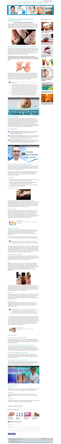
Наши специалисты (27, 2)
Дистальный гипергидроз (18, 418)
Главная (20, 2)
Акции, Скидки (39, 2)
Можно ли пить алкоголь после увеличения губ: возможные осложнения (47, 79)
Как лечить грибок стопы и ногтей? (10, 418)
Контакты (46, 2)
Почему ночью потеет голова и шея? (35, 418)
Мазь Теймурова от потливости (27, 418)
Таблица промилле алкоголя (46, 67)
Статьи (33, 2)
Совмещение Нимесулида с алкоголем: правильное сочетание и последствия (47, 56)
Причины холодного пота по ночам (25, 329)
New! (21, 3)
